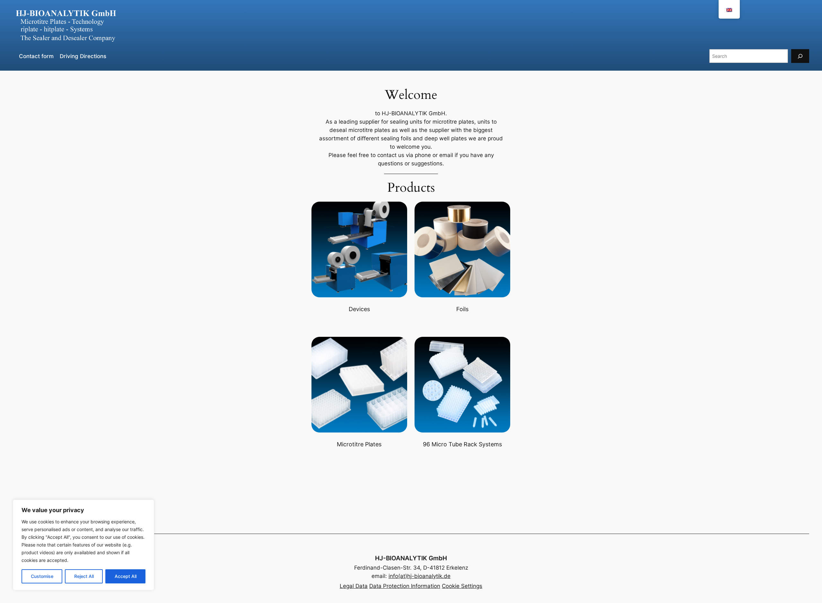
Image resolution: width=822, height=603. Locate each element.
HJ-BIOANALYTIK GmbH (411, 558)
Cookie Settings (462, 586)
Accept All (125, 576)
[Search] (800, 56)
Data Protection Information (404, 586)
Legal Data (354, 586)
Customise (42, 576)
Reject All (84, 576)
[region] (83, 545)
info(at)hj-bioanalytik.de (419, 576)
